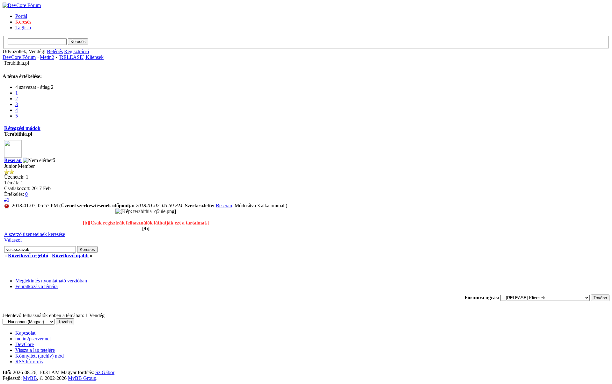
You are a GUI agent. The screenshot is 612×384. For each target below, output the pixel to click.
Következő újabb (70, 255)
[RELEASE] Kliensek (81, 57)
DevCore (24, 344)
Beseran (13, 160)
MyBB (30, 378)
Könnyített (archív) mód (39, 356)
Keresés (23, 22)
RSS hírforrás (29, 361)
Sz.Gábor (104, 372)
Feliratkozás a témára (36, 286)
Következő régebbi (28, 255)
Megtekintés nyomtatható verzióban (51, 280)
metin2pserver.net (33, 338)
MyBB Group (82, 378)
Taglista (23, 27)
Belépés (55, 51)
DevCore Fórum (19, 57)
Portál (21, 16)
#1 (6, 200)
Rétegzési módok (22, 128)
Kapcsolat (25, 333)
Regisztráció (76, 51)
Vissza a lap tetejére (35, 350)
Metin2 (47, 57)
